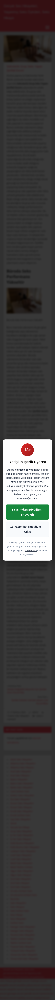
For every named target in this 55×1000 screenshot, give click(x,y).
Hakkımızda (31, 550)
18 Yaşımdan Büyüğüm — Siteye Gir (27, 512)
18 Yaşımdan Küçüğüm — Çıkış (27, 529)
